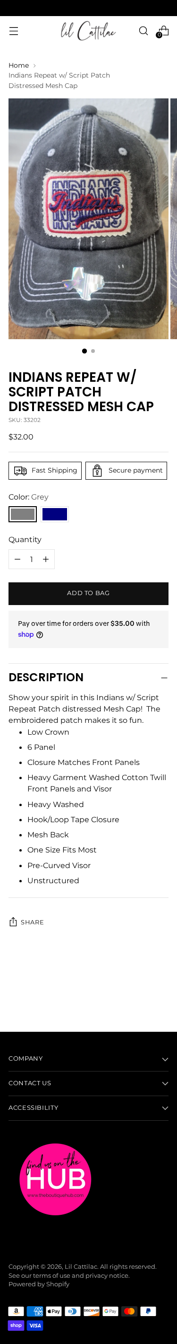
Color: (28, 496)
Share (32, 922)
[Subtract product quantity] (45, 559)
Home (18, 65)
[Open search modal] (143, 30)
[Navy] (55, 514)
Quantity (25, 539)
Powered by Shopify (38, 1284)
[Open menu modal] (13, 30)
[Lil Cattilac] (88, 31)
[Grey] (22, 514)
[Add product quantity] (17, 559)
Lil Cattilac (81, 1266)
